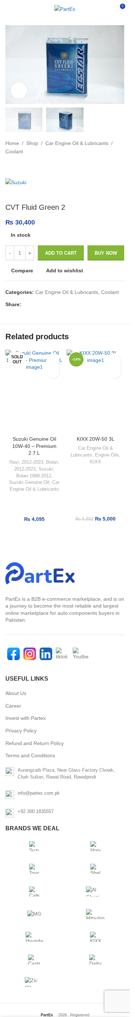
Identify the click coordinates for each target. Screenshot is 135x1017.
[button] (114, 372)
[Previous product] (9, 167)
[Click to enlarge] (19, 90)
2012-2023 (32, 462)
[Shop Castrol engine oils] (34, 959)
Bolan (52, 462)
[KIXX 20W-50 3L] (95, 391)
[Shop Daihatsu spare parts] (95, 959)
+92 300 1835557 (36, 811)
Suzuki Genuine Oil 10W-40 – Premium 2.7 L (34, 446)
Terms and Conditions (30, 755)
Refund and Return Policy (34, 743)
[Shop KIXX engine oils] (95, 936)
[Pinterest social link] (43, 304)
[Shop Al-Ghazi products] (95, 891)
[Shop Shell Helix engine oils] (95, 868)
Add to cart (61, 253)
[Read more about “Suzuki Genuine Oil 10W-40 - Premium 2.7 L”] (53, 372)
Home (12, 143)
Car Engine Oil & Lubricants (76, 143)
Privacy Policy (21, 731)
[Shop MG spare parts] (34, 914)
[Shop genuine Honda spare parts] (95, 846)
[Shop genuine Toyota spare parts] (34, 868)
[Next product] (27, 167)
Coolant (14, 151)
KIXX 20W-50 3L (95, 439)
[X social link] (34, 304)
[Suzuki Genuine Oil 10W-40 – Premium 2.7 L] (34, 391)
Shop (32, 143)
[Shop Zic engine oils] (34, 982)
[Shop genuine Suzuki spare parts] (34, 846)
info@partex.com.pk (39, 793)
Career (13, 706)
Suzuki (46, 469)
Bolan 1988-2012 (33, 475)
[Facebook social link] (25, 304)
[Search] (106, 9)
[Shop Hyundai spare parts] (34, 936)
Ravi (14, 462)
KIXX (95, 461)
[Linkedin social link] (51, 304)
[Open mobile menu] (8, 9)
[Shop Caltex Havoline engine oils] (34, 891)
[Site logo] (64, 9)
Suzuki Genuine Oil (29, 482)
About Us (15, 693)
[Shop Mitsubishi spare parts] (95, 914)
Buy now (106, 253)
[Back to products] (18, 167)
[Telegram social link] (60, 304)
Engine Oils (107, 455)
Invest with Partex (25, 718)
